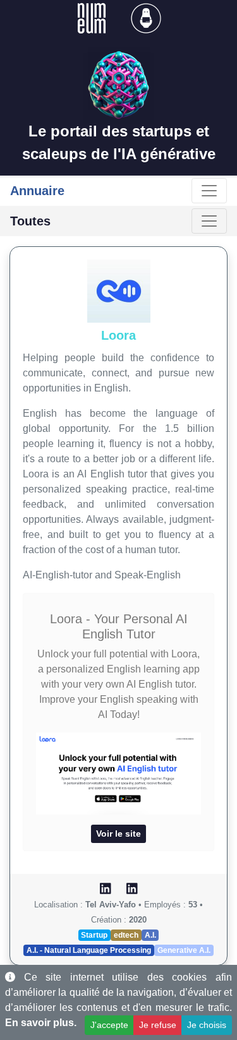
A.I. (150, 935)
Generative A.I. (183, 950)
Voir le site (118, 833)
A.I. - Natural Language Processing (89, 950)
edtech (126, 935)
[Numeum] (93, 17)
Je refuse (157, 1025)
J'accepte (109, 1025)
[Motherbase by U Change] (146, 17)
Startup (94, 935)
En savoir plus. (40, 1022)
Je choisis (206, 1025)
